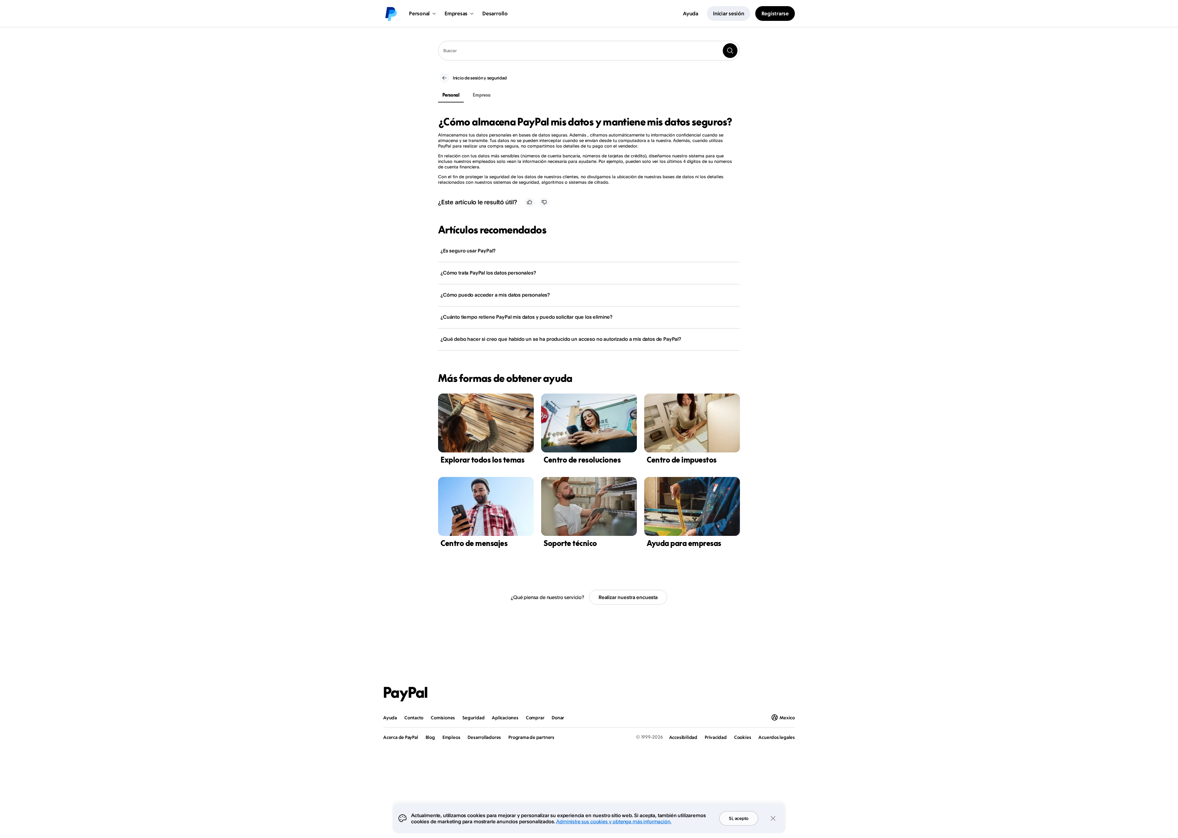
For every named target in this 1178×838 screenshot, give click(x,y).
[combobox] (589, 50)
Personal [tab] (451, 95)
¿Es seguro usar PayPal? (468, 251)
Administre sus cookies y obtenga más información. (613, 821)
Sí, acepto (739, 818)
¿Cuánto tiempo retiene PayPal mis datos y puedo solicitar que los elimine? (526, 317)
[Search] (730, 50)
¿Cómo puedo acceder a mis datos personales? (495, 295)
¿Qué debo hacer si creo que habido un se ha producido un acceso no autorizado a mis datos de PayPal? (561, 339)
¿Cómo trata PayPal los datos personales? (488, 273)
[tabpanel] (585, 150)
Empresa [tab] (481, 95)
